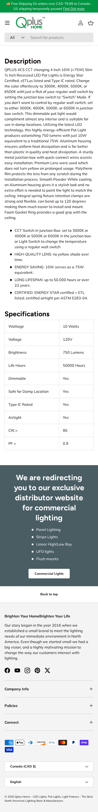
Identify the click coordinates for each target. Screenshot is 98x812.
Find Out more (74, 9)
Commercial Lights (49, 574)
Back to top (49, 594)
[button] (91, 23)
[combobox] (49, 37)
